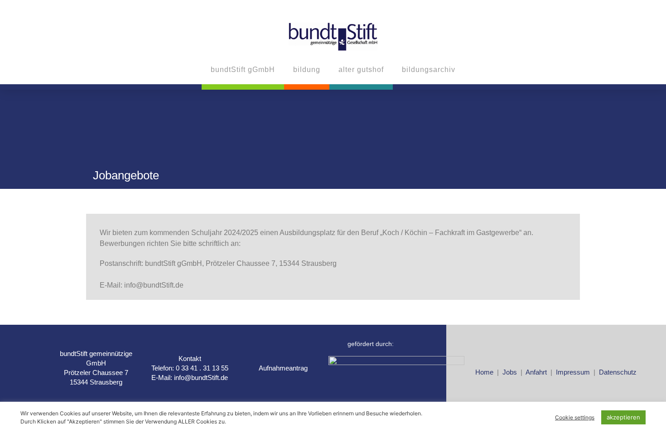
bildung (306, 69)
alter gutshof (361, 69)
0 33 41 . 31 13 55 (202, 368)
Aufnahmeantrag (283, 368)
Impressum (573, 372)
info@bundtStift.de (201, 377)
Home (484, 372)
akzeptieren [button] (623, 417)
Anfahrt (537, 372)
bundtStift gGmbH (243, 69)
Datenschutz (618, 372)
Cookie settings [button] (574, 417)
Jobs (510, 372)
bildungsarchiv (428, 69)
